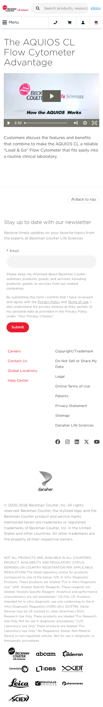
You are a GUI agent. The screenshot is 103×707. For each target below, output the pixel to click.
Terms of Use (78, 302)
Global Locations (22, 371)
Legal (60, 376)
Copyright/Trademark (74, 351)
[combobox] (60, 8)
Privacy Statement (71, 406)
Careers (14, 351)
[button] (37, 8)
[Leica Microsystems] (19, 684)
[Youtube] (97, 443)
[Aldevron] (73, 655)
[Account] (83, 22)
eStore (95, 8)
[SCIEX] (19, 699)
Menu (14, 22)
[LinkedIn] (77, 443)
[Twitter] (86, 443)
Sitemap (62, 415)
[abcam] (46, 655)
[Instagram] (67, 443)
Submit (18, 327)
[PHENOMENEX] (73, 684)
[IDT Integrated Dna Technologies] (73, 670)
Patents (61, 396)
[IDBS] (46, 670)
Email (12, 251)
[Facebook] (57, 443)
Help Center (18, 380)
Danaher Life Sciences (74, 425)
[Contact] (55, 22)
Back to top (86, 199)
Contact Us (17, 361)
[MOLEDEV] (46, 684)
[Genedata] (19, 670)
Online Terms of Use (72, 386)
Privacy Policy (49, 302)
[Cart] (69, 22)
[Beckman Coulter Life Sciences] (15, 8)
